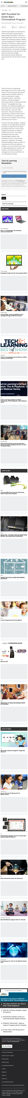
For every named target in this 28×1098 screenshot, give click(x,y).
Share (5, 27)
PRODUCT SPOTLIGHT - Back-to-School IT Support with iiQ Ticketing (14, 1024)
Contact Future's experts (8, 1055)
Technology (4, 10)
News (3, 198)
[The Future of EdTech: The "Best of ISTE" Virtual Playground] (14, 1000)
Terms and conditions (7, 1052)
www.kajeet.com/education (15, 32)
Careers (4, 1068)
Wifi (10, 10)
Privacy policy (5, 1059)
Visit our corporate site (13, 1041)
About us (4, 1075)
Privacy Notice (21, 181)
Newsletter (23, 27)
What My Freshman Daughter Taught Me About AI (15, 1011)
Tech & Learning (7, 23)
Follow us (16, 27)
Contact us (4, 1078)
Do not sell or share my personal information (13, 1085)
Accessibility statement (7, 1065)
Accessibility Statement (7, 1082)
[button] (2, 2)
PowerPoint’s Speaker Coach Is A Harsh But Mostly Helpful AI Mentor (14, 1017)
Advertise (4, 1072)
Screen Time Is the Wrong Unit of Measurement (13, 1030)
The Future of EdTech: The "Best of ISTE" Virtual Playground (14, 1004)
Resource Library (12, 6)
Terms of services (19, 180)
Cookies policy (5, 1062)
